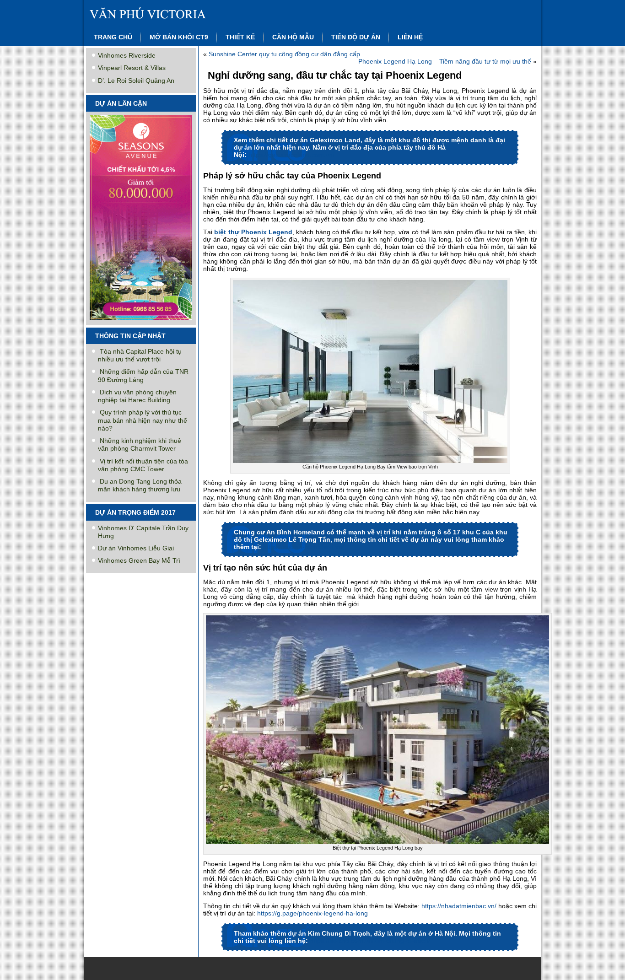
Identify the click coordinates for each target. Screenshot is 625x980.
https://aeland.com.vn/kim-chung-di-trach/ (370, 940)
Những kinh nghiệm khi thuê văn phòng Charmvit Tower (139, 444)
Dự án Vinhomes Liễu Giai (136, 548)
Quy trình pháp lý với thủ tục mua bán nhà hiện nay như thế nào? (142, 420)
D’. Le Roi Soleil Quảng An (136, 80)
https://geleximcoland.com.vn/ (291, 154)
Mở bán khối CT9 (179, 37)
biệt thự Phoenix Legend (253, 232)
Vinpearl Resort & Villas (132, 67)
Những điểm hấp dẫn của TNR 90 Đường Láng (143, 375)
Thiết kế (240, 37)
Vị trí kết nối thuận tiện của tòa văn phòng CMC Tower (143, 465)
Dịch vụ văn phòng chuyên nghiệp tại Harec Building (137, 396)
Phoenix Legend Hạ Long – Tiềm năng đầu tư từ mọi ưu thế (444, 61)
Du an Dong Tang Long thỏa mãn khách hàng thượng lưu (140, 485)
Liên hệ (410, 37)
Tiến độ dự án (355, 37)
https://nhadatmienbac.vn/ (458, 906)
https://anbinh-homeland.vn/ (303, 546)
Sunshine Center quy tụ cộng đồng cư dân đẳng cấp (284, 54)
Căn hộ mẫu (293, 37)
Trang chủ (113, 37)
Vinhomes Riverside (127, 55)
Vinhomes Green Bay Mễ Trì (139, 560)
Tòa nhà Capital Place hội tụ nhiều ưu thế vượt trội (140, 355)
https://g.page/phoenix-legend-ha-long (312, 913)
